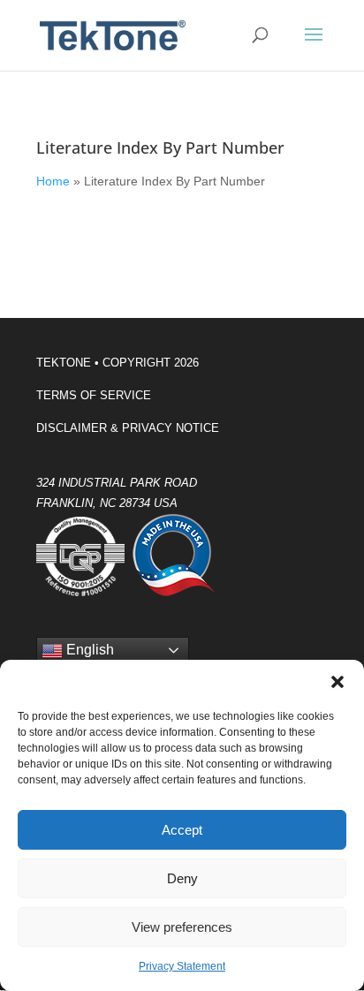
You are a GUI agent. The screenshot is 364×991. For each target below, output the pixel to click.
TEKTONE (63, 362)
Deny (182, 878)
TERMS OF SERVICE (93, 395)
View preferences (182, 926)
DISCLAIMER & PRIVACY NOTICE (127, 428)
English (88, 649)
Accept (182, 829)
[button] (337, 682)
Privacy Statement (182, 966)
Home (53, 181)
